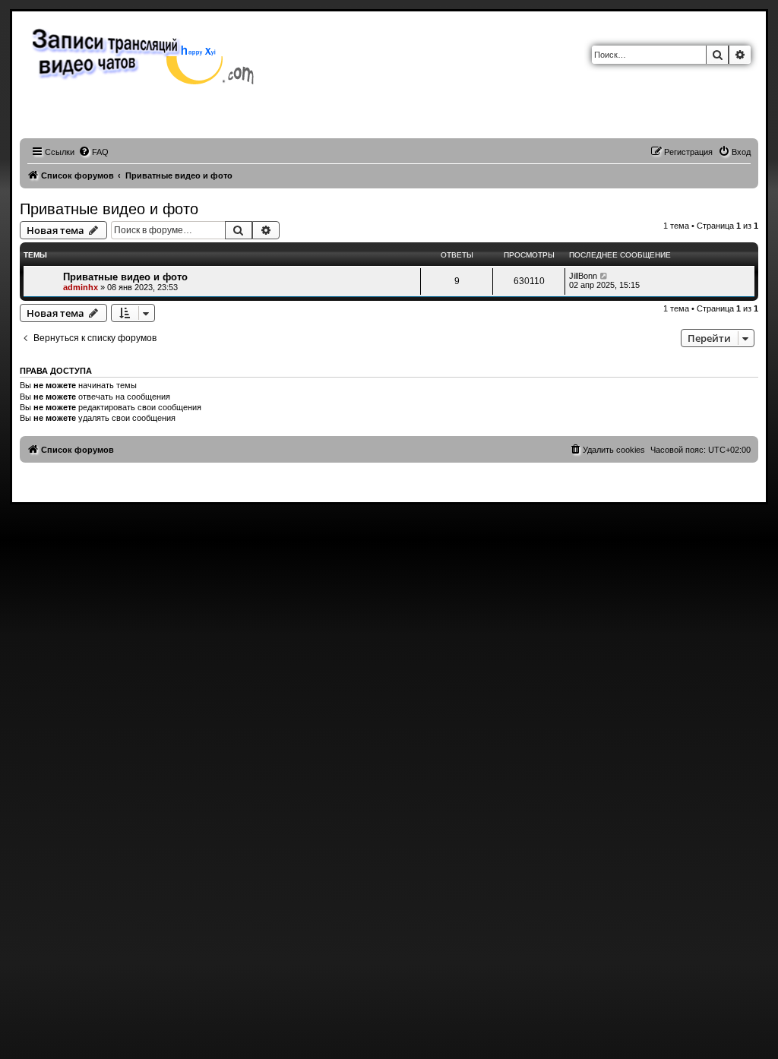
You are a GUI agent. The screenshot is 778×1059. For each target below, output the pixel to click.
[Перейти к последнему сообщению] (604, 275)
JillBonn (583, 275)
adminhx (80, 287)
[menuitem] (93, 152)
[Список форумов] (147, 55)
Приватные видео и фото (109, 209)
